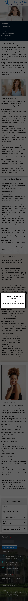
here (11, 301)
